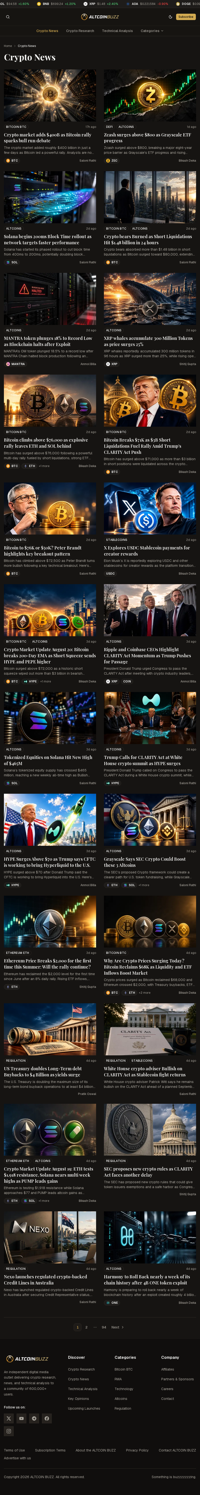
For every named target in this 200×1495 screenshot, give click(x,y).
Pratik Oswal (87, 1094)
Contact (167, 1398)
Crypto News (47, 31)
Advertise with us (17, 1458)
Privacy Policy (137, 1450)
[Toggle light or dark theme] (170, 17)
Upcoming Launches (84, 1408)
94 (104, 1327)
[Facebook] (47, 1418)
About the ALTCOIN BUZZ (96, 1450)
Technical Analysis (117, 31)
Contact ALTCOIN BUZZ (177, 1450)
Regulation (16, 1061)
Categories (150, 31)
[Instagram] (9, 1431)
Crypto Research (80, 31)
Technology (124, 1389)
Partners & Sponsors (177, 1379)
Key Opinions (78, 1398)
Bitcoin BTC (16, 127)
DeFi (109, 127)
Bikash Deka (187, 161)
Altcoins (126, 127)
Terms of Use (14, 1450)
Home (8, 46)
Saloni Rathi (88, 161)
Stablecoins (116, 540)
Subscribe (186, 17)
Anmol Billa (88, 364)
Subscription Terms (50, 1450)
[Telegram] (34, 1418)
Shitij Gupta (188, 364)
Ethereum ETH (17, 953)
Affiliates (167, 1369)
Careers (167, 1389)
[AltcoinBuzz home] (100, 17)
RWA (118, 1379)
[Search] (8, 17)
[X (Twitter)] (9, 1418)
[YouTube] (21, 1418)
